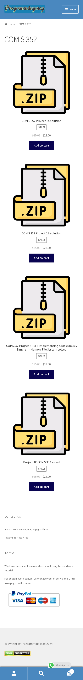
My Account (14, 673)
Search (41, 673)
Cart (63, 670)
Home (12, 24)
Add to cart (41, 145)
